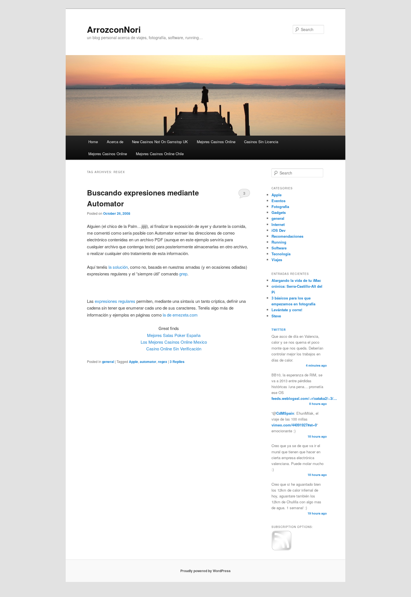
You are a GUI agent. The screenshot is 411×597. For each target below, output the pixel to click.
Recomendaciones (287, 236)
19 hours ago (317, 513)
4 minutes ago (316, 365)
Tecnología (280, 253)
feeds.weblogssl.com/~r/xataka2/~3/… (304, 398)
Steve (276, 315)
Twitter (278, 330)
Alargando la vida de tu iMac (296, 280)
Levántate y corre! (286, 309)
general (108, 361)
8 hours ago (318, 404)
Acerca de (115, 141)
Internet (278, 224)
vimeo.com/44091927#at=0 (294, 425)
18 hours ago (317, 436)
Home (93, 141)
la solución (118, 267)
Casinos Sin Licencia (261, 141)
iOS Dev (278, 230)
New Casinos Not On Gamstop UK (160, 141)
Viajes (276, 259)
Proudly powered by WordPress (205, 570)
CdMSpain (285, 413)
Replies (177, 361)
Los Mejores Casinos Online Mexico (174, 342)
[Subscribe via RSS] (281, 549)
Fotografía (280, 206)
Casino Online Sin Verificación (173, 348)
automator (148, 361)
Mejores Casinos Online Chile (160, 153)
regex (162, 361)
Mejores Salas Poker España (173, 335)
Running (278, 242)
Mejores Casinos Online (216, 141)
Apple (133, 361)
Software (279, 248)
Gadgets (278, 212)
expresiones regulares (115, 301)
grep (183, 274)
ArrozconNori (114, 29)
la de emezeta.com (180, 315)
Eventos (278, 200)
